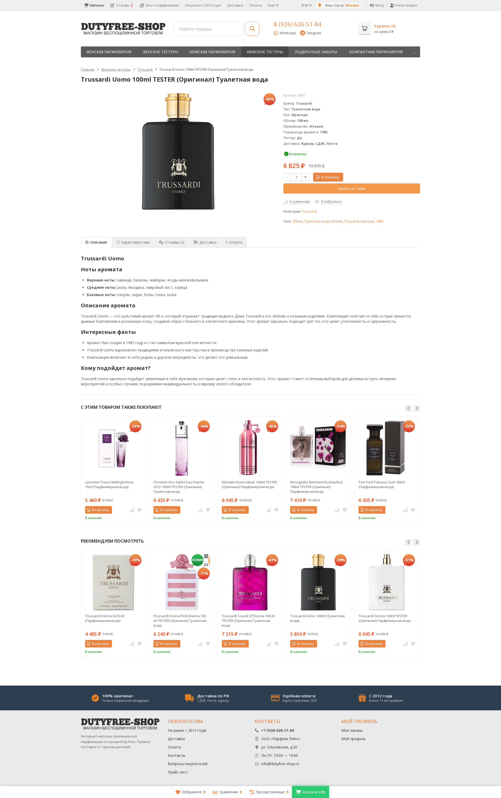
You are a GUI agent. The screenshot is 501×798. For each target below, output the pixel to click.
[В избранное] (139, 510)
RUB (305, 5)
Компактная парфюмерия (376, 51)
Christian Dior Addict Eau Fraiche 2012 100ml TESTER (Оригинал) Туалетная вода (178, 487)
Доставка (235, 5)
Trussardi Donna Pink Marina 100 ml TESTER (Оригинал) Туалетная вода (179, 621)
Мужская (367, 221)
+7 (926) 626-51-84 (277, 730)
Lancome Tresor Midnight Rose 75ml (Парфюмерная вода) (109, 484)
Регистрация (406, 5)
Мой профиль (353, 738)
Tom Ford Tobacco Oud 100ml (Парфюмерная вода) (382, 484)
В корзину (330, 177)
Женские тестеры (160, 51)
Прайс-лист (178, 772)
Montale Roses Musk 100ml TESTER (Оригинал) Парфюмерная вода (249, 484)
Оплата (255, 5)
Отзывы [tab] (174, 242)
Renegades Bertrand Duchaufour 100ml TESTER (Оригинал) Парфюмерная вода (316, 487)
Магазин (97, 5)
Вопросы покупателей (187, 763)
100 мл (297, 221)
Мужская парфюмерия (212, 51)
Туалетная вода (317, 221)
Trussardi (309, 211)
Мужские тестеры (265, 51)
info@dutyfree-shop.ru (280, 763)
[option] (113, 470)
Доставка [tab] (208, 242)
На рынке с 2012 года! (203, 5)
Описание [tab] (98, 242)
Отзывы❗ (125, 5)
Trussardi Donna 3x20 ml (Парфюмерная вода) (104, 618)
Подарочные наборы (316, 51)
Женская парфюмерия (109, 51)
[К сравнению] (132, 510)
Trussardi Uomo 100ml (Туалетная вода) (317, 618)
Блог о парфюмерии (162, 5)
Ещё (272, 5)
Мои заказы (351, 730)
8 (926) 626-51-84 (297, 24)
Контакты (176, 755)
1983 (379, 221)
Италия (337, 221)
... (414, 51)
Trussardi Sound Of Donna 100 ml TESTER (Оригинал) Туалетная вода (248, 621)
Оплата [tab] (235, 242)
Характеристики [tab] (135, 242)
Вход (379, 5)
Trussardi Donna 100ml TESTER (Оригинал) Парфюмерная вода (385, 618)
